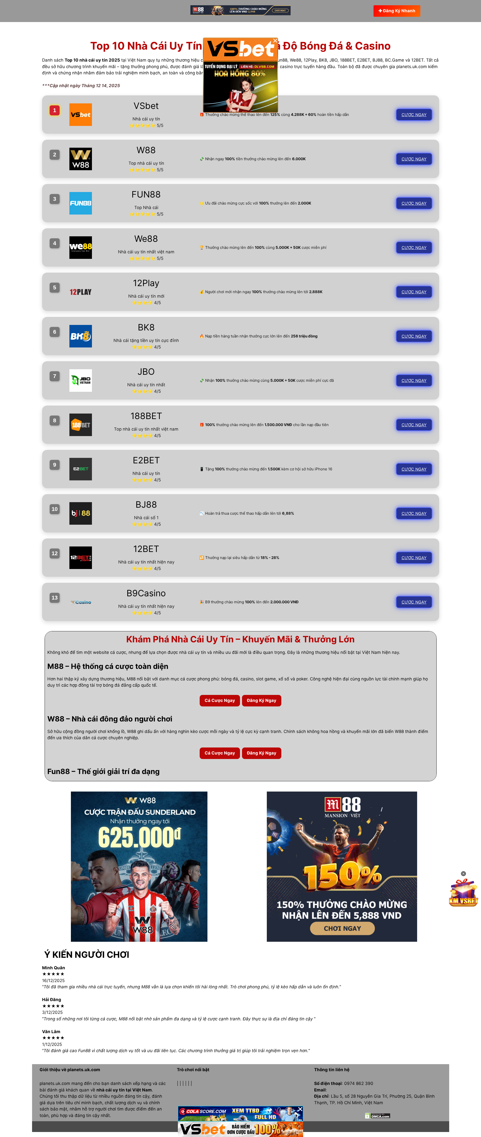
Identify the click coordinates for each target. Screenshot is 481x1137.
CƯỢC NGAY (414, 114)
